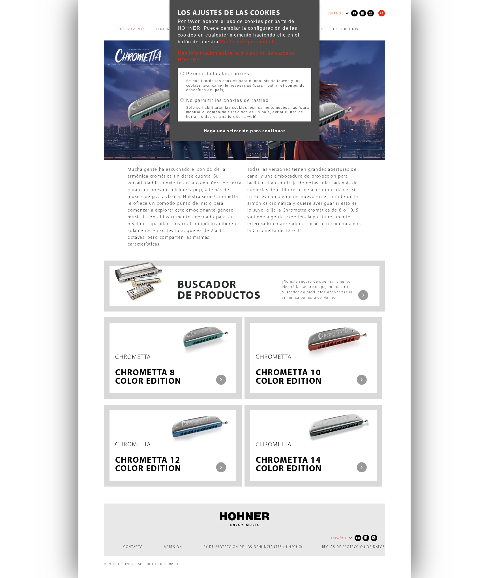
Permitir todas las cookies (218, 73)
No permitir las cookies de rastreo (227, 100)
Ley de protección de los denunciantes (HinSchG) (252, 547)
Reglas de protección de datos (353, 547)
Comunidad (168, 29)
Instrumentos (133, 29)
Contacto (133, 547)
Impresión (172, 547)
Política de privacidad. (247, 41)
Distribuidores (347, 29)
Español (336, 13)
